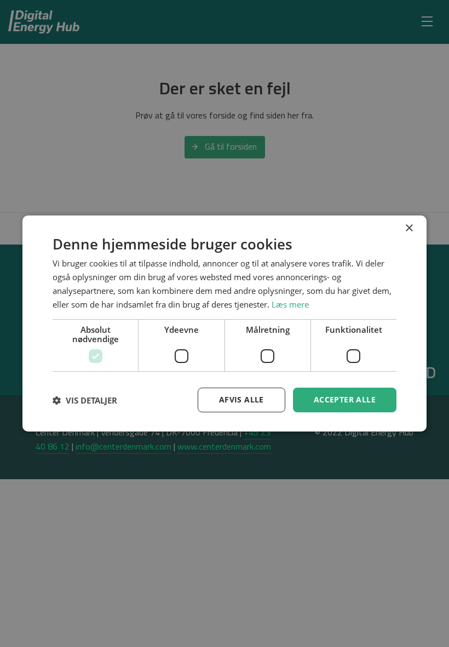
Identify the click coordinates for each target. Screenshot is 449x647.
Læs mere (290, 303)
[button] (85, 400)
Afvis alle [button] (241, 399)
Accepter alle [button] (345, 399)
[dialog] (224, 323)
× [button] (409, 228)
